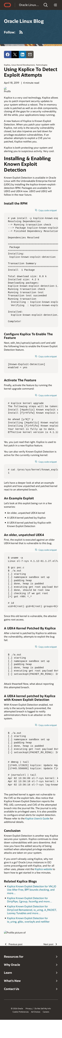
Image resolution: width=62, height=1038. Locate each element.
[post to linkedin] (22, 54)
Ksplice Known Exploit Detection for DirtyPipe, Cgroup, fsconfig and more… (29, 899)
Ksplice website (43, 869)
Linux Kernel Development (23, 65)
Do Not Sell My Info (43, 1008)
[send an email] (30, 54)
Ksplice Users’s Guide (37, 818)
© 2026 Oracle (17, 1008)
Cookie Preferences (21, 1012)
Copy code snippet (48, 210)
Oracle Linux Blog (29, 5)
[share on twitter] (15, 54)
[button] (45, 5)
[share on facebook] (7, 54)
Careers (46, 1012)
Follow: (9, 32)
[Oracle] (7, 5)
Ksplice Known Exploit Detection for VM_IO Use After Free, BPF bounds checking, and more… (31, 890)
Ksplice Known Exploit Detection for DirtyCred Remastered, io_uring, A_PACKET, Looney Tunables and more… (32, 910)
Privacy (29, 1008)
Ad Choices (35, 1012)
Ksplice (7, 65)
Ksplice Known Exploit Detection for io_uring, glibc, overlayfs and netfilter (28, 919)
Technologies (41, 65)
